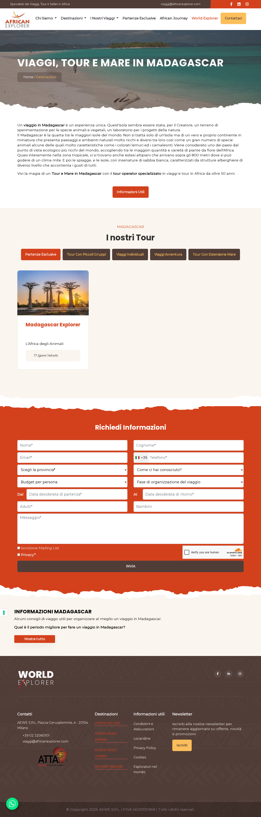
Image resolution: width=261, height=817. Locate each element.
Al (135, 494)
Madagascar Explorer (53, 324)
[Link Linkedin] (239, 4)
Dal (20, 494)
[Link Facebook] (231, 4)
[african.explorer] (240, 674)
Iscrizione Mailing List (39, 548)
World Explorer (205, 18)
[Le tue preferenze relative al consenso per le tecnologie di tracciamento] (4, 613)
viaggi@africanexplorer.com (180, 4)
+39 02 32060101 (36, 735)
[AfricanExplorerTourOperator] (217, 674)
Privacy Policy (145, 748)
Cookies (140, 757)
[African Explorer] (17, 18)
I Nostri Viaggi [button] (102, 18)
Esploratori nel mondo (145, 769)
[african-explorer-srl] (229, 674)
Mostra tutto (34, 639)
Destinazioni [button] (72, 18)
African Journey (174, 18)
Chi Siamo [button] (44, 18)
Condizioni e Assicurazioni (144, 726)
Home (28, 77)
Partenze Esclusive (139, 18)
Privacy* (28, 554)
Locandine (142, 738)
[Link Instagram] (247, 4)
